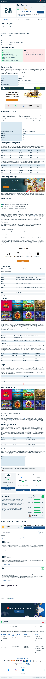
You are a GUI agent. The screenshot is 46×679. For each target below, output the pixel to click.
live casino (10, 419)
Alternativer (40, 19)
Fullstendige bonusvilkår (21, 15)
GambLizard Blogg (38, 638)
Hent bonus (40, 12)
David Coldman (6, 24)
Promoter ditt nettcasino (39, 646)
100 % (3, 204)
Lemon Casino (15, 639)
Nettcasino (3, 636)
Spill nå (7, 487)
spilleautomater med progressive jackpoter (29, 411)
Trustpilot (23, 673)
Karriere (36, 652)
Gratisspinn (33, 215)
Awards (36, 654)
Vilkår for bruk (10, 677)
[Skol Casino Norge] (43, 622)
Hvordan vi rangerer (31, 497)
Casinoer (7, 598)
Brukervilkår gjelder (8, 489)
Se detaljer (21, 8)
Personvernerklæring (4, 677)
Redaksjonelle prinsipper (39, 648)
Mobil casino (3, 640)
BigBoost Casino (15, 646)
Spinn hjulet (19, 611)
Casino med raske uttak (5, 645)
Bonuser (17, 19)
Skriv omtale (34, 527)
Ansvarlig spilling (38, 650)
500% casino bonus (27, 642)
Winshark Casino (15, 642)
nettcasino (24, 418)
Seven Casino (14, 644)
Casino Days (14, 637)
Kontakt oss (37, 636)
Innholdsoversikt (5, 64)
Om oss (36, 644)
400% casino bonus (27, 644)
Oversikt (6, 19)
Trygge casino (3, 647)
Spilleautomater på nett (5, 642)
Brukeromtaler (29, 19)
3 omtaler (29, 8)
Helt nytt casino (4, 638)
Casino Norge (3, 598)
